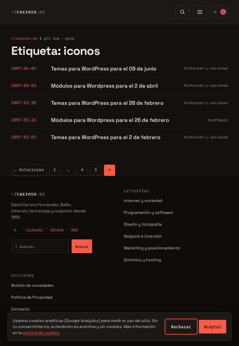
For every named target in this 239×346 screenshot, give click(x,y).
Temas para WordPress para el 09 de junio (103, 68)
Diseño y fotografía (143, 224)
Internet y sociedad (143, 200)
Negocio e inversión (143, 236)
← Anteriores (29, 169)
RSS (74, 230)
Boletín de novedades (32, 285)
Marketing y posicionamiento (152, 248)
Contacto (20, 309)
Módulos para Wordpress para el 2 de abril (104, 85)
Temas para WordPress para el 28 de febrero (107, 102)
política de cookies (41, 332)
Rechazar (181, 326)
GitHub (56, 230)
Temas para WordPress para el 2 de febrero (105, 137)
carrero (28, 12)
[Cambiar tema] (219, 12)
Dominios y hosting (142, 259)
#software (218, 120)
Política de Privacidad (31, 297)
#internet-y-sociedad (206, 68)
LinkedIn (34, 230)
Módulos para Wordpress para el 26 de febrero (110, 120)
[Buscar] (182, 12)
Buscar (81, 246)
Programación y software (148, 212)
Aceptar (212, 326)
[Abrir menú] (200, 12)
